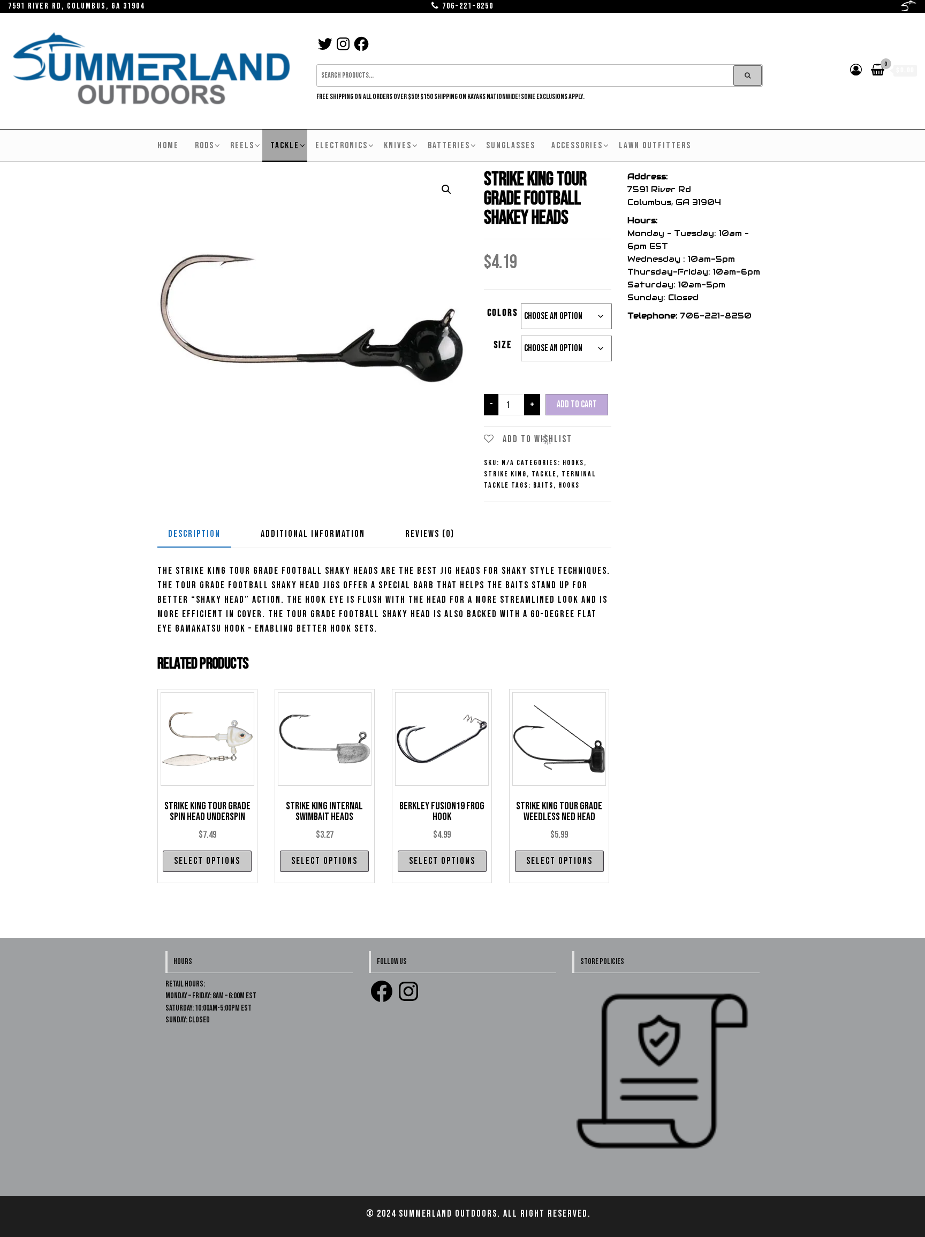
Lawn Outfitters (655, 145)
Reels (242, 145)
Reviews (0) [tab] (429, 534)
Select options (207, 861)
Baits (543, 485)
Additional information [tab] (313, 534)
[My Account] (856, 70)
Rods (204, 145)
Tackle (284, 145)
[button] (446, 189)
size (503, 345)
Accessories (577, 145)
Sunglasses (510, 145)
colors (502, 312)
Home (168, 145)
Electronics (341, 145)
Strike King (505, 474)
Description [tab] (194, 534)
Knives (398, 145)
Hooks (573, 462)
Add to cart (577, 404)
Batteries (449, 145)
